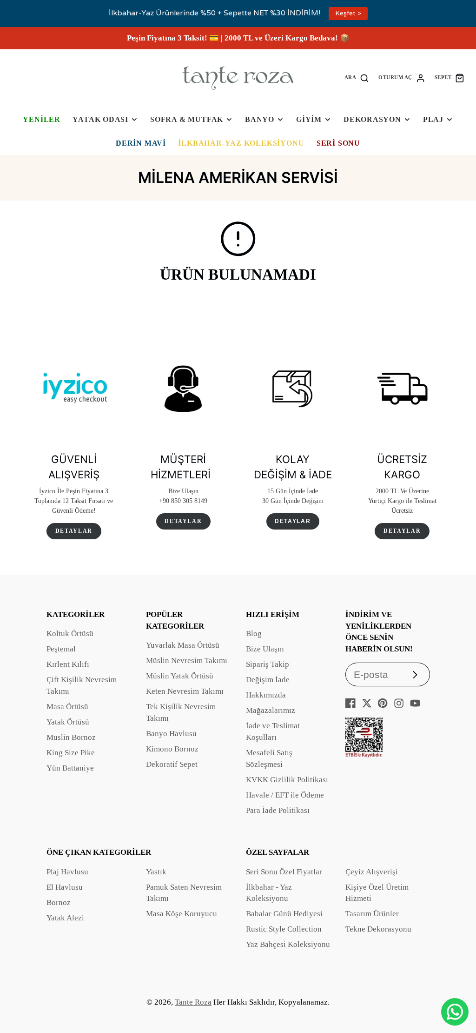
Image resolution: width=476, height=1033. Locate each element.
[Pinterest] (382, 703)
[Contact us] (455, 1012)
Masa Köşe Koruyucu (181, 913)
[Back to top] (455, 982)
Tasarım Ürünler (372, 913)
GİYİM (309, 119)
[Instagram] (399, 703)
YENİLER (41, 119)
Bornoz (58, 902)
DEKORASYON (372, 119)
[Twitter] (367, 703)
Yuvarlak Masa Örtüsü (182, 645)
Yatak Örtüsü (67, 722)
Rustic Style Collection (284, 929)
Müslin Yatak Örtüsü (179, 675)
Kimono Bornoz (172, 749)
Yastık (156, 871)
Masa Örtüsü (67, 706)
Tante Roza (193, 1002)
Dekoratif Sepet (172, 764)
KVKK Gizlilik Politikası (287, 779)
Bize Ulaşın (265, 648)
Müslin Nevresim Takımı (186, 660)
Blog (254, 633)
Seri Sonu (338, 143)
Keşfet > (348, 13)
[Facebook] (350, 703)
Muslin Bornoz (71, 737)
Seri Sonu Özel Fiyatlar (284, 871)
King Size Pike (70, 752)
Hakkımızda (266, 695)
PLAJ (433, 119)
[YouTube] (415, 703)
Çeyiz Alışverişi (371, 871)
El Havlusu (64, 887)
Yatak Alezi (65, 917)
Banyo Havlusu (171, 733)
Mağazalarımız (270, 710)
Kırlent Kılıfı (67, 664)
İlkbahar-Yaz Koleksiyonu (241, 143)
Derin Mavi (141, 143)
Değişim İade (268, 679)
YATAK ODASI (100, 119)
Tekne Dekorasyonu (378, 929)
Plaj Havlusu (67, 871)
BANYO (259, 119)
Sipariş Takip (267, 664)
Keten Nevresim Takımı (185, 691)
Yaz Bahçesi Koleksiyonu (288, 944)
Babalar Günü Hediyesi (284, 913)
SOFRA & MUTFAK (186, 119)
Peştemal (61, 648)
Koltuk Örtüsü (69, 633)
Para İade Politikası (278, 810)
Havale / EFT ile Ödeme (285, 795)
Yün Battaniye (70, 768)
